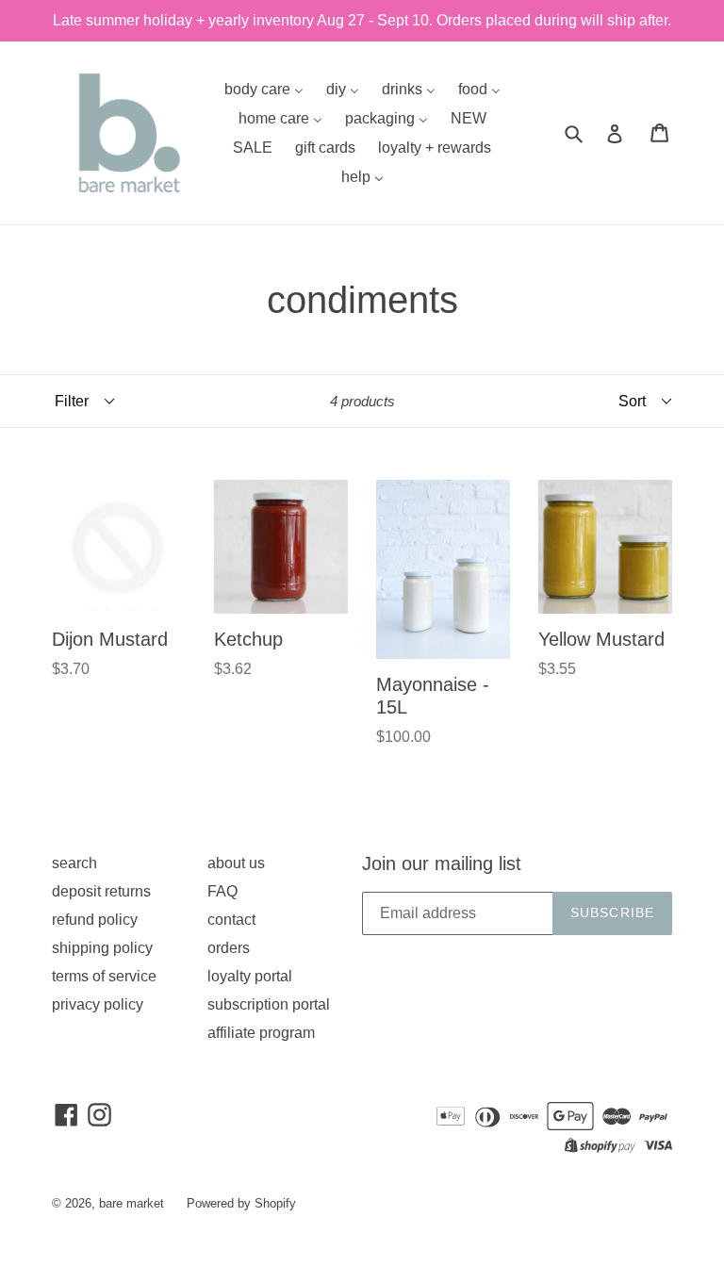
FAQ (222, 891)
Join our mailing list (441, 863)
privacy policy (97, 1004)
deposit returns (101, 891)
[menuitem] (264, 89)
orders (228, 948)
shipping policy (102, 948)
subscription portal (268, 1004)
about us (236, 863)
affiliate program (261, 1033)
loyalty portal (249, 976)
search (74, 863)
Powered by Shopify (241, 1203)
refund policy (95, 920)
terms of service (104, 976)
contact (231, 920)
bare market (131, 1203)
